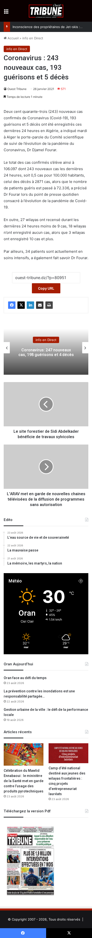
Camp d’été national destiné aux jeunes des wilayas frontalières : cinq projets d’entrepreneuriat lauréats (67, 781)
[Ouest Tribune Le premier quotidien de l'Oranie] (46, 10)
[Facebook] (11, 305)
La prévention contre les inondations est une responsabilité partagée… (39, 694)
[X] (21, 305)
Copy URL (46, 288)
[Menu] (6, 12)
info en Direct (32, 38)
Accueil (13, 38)
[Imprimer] (49, 305)
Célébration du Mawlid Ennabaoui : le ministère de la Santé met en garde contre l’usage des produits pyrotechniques (23, 781)
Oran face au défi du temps (25, 678)
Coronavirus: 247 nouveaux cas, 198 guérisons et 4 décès (46, 352)
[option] (46, 348)
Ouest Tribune (16, 89)
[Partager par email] (39, 305)
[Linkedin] (30, 305)
